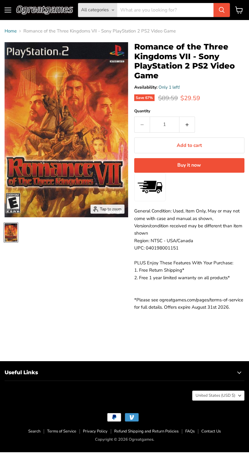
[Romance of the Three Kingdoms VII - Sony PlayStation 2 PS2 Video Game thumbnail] (11, 232)
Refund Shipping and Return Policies (146, 431)
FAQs (190, 431)
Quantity (142, 111)
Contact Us (211, 431)
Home (11, 31)
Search (34, 431)
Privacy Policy (95, 431)
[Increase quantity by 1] (187, 124)
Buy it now (189, 165)
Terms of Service (61, 431)
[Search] (221, 10)
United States (215, 395)
